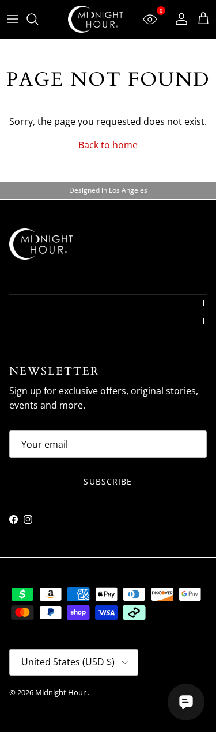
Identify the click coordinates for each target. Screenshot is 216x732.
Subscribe (108, 481)
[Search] (38, 19)
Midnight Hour (61, 692)
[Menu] (12, 19)
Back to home (108, 145)
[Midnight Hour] (95, 19)
